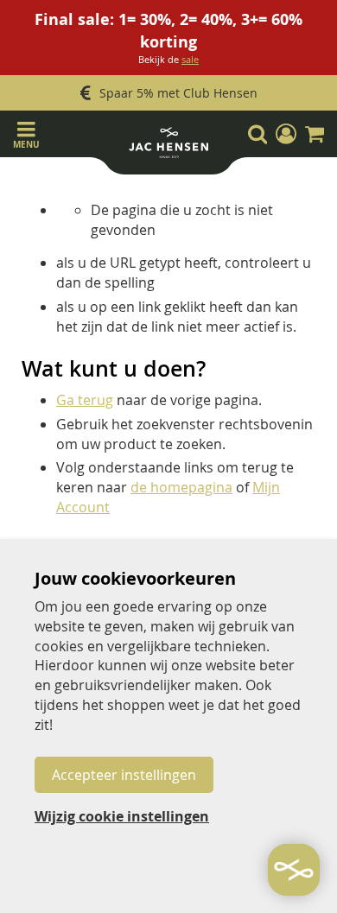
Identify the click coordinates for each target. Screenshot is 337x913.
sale (190, 59)
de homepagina (181, 487)
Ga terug (84, 399)
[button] (286, 134)
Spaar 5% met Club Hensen (178, 93)
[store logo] (168, 146)
